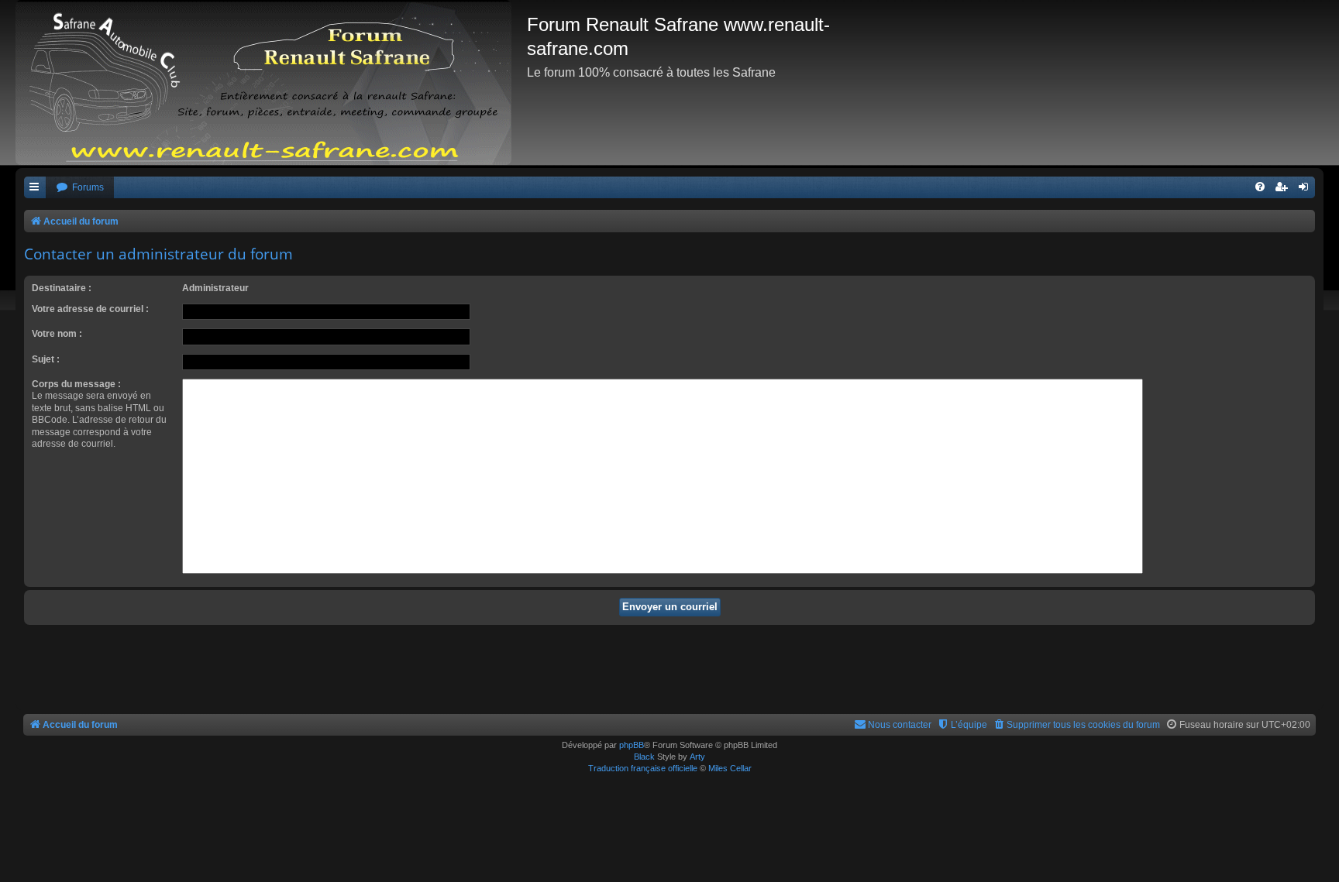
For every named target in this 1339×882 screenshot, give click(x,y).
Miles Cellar (730, 768)
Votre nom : (57, 333)
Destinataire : (61, 288)
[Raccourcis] (35, 187)
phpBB (631, 745)
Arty (697, 756)
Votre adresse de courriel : (90, 309)
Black (644, 756)
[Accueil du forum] (271, 82)
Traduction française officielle (642, 768)
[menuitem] (80, 187)
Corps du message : (76, 384)
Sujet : (46, 359)
